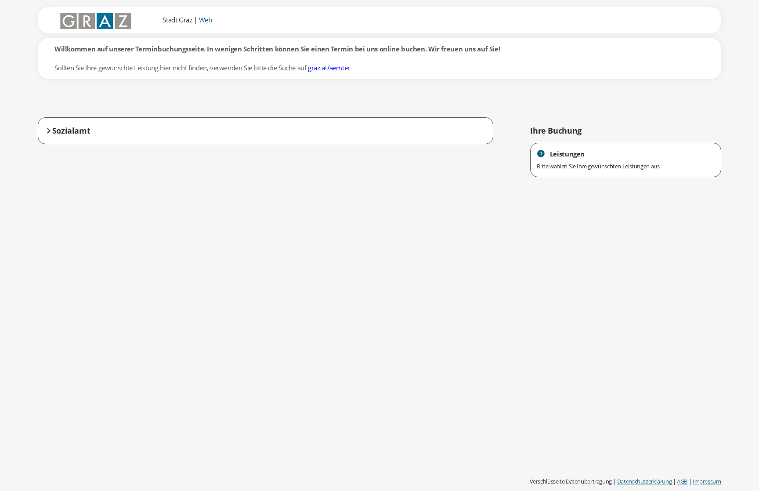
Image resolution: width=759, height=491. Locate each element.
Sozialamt (71, 130)
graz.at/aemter (329, 67)
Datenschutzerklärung (644, 481)
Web (205, 19)
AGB (682, 481)
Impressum (707, 481)
